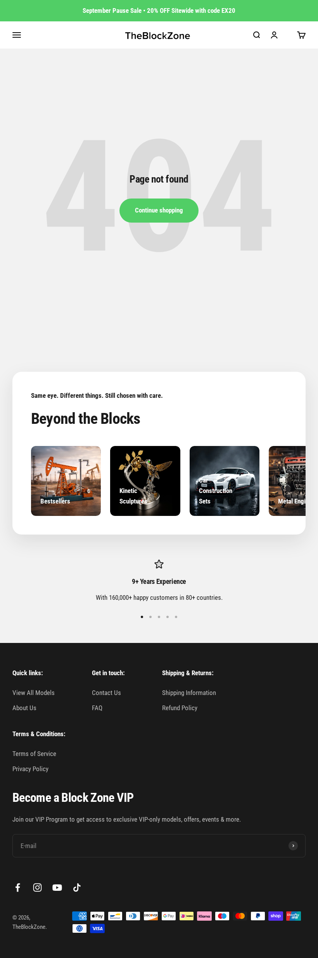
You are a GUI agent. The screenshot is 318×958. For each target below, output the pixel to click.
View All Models (33, 693)
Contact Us (106, 693)
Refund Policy (179, 708)
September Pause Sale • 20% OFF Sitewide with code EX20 (159, 10)
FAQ (97, 708)
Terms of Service (34, 754)
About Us (24, 708)
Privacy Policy (30, 769)
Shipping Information (189, 693)
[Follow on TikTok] (77, 887)
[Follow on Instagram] (37, 887)
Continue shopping (159, 210)
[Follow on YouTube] (57, 887)
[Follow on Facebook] (17, 887)
